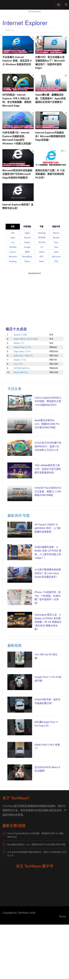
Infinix (27, 242)
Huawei (56, 233)
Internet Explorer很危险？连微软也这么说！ (17, 206)
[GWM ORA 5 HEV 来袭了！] (19, 750)
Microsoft (56, 256)
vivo (13, 242)
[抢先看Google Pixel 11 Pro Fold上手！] (19, 727)
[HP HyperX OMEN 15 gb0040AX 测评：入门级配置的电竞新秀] (19, 530)
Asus (56, 247)
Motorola (13, 256)
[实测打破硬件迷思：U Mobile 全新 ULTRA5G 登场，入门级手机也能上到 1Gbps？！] (19, 552)
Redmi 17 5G (20, 360)
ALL (13, 233)
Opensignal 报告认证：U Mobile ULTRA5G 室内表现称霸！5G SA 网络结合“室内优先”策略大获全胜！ (47, 622)
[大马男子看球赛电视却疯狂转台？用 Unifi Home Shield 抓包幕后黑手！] (19, 575)
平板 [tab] (41, 227)
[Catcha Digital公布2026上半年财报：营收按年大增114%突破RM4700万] (19, 403)
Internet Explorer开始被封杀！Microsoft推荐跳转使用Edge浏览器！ (50, 136)
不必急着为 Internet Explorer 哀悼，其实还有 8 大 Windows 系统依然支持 (16, 60)
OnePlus (13, 247)
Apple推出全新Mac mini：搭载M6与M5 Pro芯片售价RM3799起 (47, 423)
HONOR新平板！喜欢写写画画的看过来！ (47, 701)
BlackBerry (27, 256)
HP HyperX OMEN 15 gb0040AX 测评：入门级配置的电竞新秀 (47, 528)
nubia (56, 252)
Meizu (27, 261)
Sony (56, 242)
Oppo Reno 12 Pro (22, 351)
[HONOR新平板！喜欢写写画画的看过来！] (19, 705)
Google (27, 247)
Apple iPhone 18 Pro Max (26, 339)
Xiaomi (27, 237)
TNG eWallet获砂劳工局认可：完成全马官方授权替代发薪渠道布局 (47, 468)
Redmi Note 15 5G (22, 347)
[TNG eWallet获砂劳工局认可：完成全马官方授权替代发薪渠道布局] (19, 470)
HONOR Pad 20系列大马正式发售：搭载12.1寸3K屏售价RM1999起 (47, 491)
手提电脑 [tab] (27, 227)
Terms (62, 916)
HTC (42, 256)
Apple (27, 233)
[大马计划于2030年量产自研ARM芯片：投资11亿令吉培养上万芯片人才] (19, 448)
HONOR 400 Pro (22, 368)
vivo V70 (18, 364)
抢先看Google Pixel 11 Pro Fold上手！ (46, 723)
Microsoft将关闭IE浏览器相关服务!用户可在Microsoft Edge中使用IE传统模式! (17, 174)
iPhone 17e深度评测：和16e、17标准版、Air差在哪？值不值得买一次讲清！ (47, 597)
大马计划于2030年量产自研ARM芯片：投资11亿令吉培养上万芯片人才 (47, 446)
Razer (41, 261)
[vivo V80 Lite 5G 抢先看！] (19, 660)
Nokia (41, 252)
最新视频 (14, 645)
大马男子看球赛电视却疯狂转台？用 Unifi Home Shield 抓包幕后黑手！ (47, 573)
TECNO (41, 242)
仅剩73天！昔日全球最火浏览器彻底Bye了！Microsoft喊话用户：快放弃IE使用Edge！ (50, 62)
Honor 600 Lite (21, 372)
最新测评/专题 (18, 515)
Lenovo (12, 252)
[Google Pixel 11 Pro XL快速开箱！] (19, 682)
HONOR (41, 237)
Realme (56, 237)
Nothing (13, 261)
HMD (27, 252)
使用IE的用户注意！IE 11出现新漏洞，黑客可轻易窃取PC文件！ (50, 174)
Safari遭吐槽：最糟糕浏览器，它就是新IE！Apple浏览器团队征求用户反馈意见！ (50, 98)
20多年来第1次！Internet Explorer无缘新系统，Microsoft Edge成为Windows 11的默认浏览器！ (17, 138)
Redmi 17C (19, 343)
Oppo (12, 237)
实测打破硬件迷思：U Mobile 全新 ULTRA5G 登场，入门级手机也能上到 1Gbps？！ (47, 552)
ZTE (56, 261)
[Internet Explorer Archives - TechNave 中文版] (34, 4)
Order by (9, 30)
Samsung (42, 233)
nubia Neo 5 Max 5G (23, 355)
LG (41, 247)
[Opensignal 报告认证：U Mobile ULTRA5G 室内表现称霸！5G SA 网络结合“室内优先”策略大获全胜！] (19, 620)
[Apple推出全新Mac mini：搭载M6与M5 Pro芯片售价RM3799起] (19, 425)
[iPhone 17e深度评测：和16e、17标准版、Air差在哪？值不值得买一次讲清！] (19, 597)
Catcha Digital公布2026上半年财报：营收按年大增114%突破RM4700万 (47, 401)
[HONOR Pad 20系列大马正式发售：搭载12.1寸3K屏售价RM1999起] (19, 493)
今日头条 (14, 388)
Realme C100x (20, 335)
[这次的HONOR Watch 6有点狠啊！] (19, 772)
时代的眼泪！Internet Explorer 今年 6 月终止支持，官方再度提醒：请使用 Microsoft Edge (16, 100)
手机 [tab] (13, 227)
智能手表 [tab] (56, 227)
